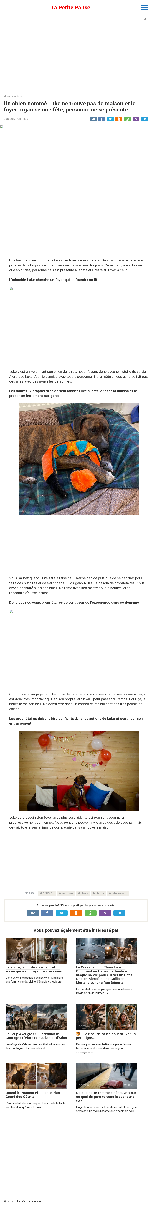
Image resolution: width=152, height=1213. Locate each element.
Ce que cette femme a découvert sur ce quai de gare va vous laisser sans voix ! (106, 1097)
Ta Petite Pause (70, 7)
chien (84, 893)
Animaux (22, 119)
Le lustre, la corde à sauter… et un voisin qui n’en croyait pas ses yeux (34, 969)
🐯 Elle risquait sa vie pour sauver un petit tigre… (106, 1036)
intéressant (119, 893)
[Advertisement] (76, 58)
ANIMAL (48, 893)
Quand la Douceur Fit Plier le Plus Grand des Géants (33, 1095)
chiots (99, 893)
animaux (67, 893)
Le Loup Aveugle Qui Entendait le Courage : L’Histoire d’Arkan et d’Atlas (36, 1036)
